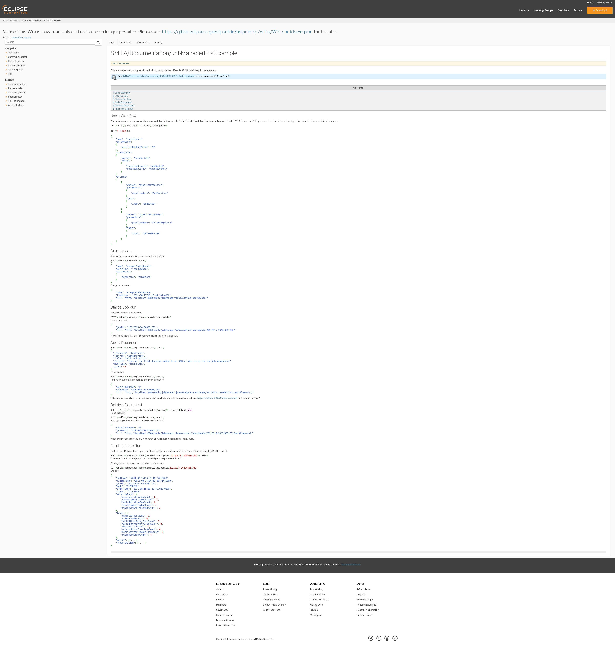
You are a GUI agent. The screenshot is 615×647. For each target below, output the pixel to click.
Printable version (16, 92)
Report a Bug (316, 589)
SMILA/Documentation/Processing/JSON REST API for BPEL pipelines (158, 76)
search (27, 37)
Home (4, 21)
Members (563, 10)
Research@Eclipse (366, 605)
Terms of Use (270, 594)
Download (601, 10)
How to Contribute (319, 599)
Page (111, 42)
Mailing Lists (316, 605)
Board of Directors (225, 625)
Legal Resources (271, 610)
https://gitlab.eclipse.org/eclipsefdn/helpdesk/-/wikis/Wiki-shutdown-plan (237, 31)
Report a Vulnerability (368, 610)
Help (10, 74)
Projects (524, 10)
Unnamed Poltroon (351, 564)
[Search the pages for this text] (98, 42)
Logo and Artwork (225, 620)
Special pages (15, 96)
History (158, 42)
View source (143, 42)
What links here (16, 105)
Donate (220, 599)
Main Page (13, 52)
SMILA (115, 63)
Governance (222, 610)
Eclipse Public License (274, 605)
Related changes (17, 101)
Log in (592, 2)
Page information (17, 84)
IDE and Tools (364, 589)
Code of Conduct (225, 615)
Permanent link (16, 88)
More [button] (577, 10)
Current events (16, 61)
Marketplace (316, 615)
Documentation (124, 63)
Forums (314, 610)
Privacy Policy (270, 589)
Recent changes (16, 65)
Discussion (125, 42)
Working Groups (543, 10)
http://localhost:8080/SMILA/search (216, 398)
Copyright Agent (271, 599)
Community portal (17, 57)
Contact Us (222, 594)
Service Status (364, 615)
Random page (15, 69)
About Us (221, 589)
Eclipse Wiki (15, 21)
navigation (17, 37)
